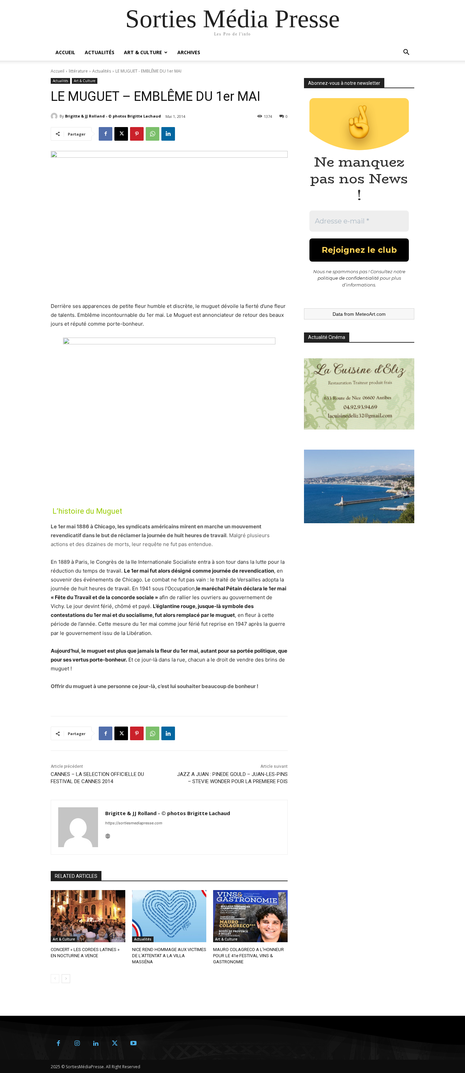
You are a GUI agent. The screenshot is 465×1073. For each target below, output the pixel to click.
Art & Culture (143, 52)
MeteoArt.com (370, 314)
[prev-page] (55, 978)
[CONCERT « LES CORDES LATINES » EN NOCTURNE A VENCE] (88, 916)
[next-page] (66, 978)
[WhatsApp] (152, 134)
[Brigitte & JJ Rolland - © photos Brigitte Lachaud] (55, 116)
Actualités (99, 52)
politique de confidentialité (348, 278)
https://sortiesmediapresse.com (133, 823)
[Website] (107, 834)
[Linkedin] (168, 134)
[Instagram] (77, 1043)
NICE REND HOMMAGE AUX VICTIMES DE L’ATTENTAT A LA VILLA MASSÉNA (169, 955)
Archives (188, 52)
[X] (121, 134)
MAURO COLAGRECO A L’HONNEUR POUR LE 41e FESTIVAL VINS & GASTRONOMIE (248, 955)
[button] (406, 53)
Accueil (65, 52)
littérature (78, 71)
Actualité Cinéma (326, 337)
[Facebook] (105, 134)
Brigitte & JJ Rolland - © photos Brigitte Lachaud (113, 116)
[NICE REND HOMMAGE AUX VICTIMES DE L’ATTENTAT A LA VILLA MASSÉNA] (169, 916)
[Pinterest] (137, 134)
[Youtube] (133, 1043)
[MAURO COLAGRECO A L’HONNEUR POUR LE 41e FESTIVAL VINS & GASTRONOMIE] (250, 916)
